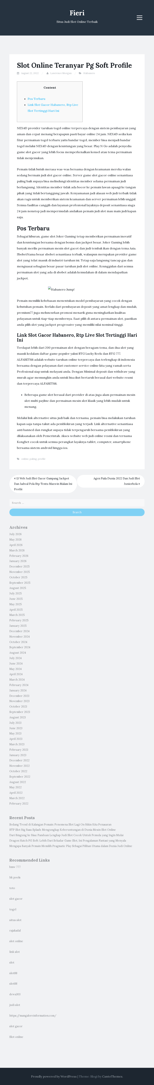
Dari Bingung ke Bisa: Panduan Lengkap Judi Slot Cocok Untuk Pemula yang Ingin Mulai (66, 835)
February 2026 (18, 556)
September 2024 (19, 647)
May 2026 (15, 539)
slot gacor (16, 898)
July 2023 (15, 723)
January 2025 (18, 625)
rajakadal (15, 930)
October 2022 (18, 771)
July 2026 (15, 534)
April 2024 (16, 674)
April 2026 (16, 545)
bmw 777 (15, 867)
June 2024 (16, 663)
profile (41, 459)
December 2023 (19, 696)
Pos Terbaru (36, 99)
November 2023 (19, 701)
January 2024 (17, 690)
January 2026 (17, 561)
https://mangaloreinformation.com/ (32, 1015)
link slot (14, 952)
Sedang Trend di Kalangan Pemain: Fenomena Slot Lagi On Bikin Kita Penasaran (60, 824)
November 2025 (19, 572)
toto (12, 888)
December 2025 (19, 566)
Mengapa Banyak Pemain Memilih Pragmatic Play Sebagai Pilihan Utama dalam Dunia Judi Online (70, 846)
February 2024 (18, 685)
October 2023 (18, 706)
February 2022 (18, 803)
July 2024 (15, 658)
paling (33, 459)
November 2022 (19, 766)
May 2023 (15, 733)
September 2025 (19, 582)
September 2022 (19, 776)
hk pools (14, 877)
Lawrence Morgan (61, 73)
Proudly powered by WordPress (54, 1076)
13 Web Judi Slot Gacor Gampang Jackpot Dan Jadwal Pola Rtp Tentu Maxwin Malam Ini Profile (43, 484)
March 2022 (17, 798)
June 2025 (16, 599)
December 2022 (19, 760)
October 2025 (18, 577)
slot (11, 962)
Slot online (16, 1037)
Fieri (77, 13)
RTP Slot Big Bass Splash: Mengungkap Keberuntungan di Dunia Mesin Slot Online (62, 829)
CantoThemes (112, 1076)
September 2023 (19, 712)
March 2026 (17, 550)
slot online (16, 941)
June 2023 (15, 728)
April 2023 (15, 739)
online (25, 459)
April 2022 (16, 792)
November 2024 (19, 636)
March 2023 (16, 744)
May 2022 (15, 787)
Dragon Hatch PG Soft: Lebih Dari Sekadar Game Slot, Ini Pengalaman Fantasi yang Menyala (67, 840)
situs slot (15, 920)
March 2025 (17, 615)
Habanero (89, 73)
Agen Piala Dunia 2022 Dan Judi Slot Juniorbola (117, 481)
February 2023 (18, 749)
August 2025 (17, 588)
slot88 (13, 973)
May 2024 (15, 669)
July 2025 (15, 593)
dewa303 (14, 994)
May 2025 (15, 604)
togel (12, 909)
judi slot (14, 1005)
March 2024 (17, 679)
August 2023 (17, 717)
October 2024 (18, 642)
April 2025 (16, 609)
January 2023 (17, 755)
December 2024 (19, 631)
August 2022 (17, 782)
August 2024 (17, 652)
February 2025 (19, 620)
